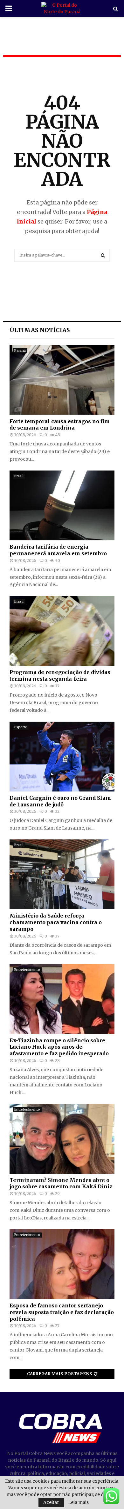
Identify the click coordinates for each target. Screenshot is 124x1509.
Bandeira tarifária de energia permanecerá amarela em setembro (58, 550)
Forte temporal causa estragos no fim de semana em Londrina (60, 424)
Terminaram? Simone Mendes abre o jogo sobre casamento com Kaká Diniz (61, 1183)
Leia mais (78, 1502)
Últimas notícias (40, 330)
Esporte (20, 727)
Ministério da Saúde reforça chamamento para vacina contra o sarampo (56, 922)
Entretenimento (27, 970)
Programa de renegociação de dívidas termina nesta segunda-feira (60, 675)
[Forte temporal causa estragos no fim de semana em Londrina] (62, 380)
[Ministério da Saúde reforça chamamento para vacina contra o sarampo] (62, 874)
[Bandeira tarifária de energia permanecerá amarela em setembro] (62, 505)
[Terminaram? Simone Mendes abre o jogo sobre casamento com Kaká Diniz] (62, 1139)
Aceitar (51, 1502)
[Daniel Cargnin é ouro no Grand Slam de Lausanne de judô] (62, 756)
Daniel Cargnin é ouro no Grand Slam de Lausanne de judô (60, 801)
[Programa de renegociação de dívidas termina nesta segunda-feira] (62, 631)
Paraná (20, 351)
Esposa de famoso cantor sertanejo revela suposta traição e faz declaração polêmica (62, 1312)
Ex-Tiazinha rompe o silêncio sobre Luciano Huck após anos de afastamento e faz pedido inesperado (59, 1047)
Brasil (19, 476)
